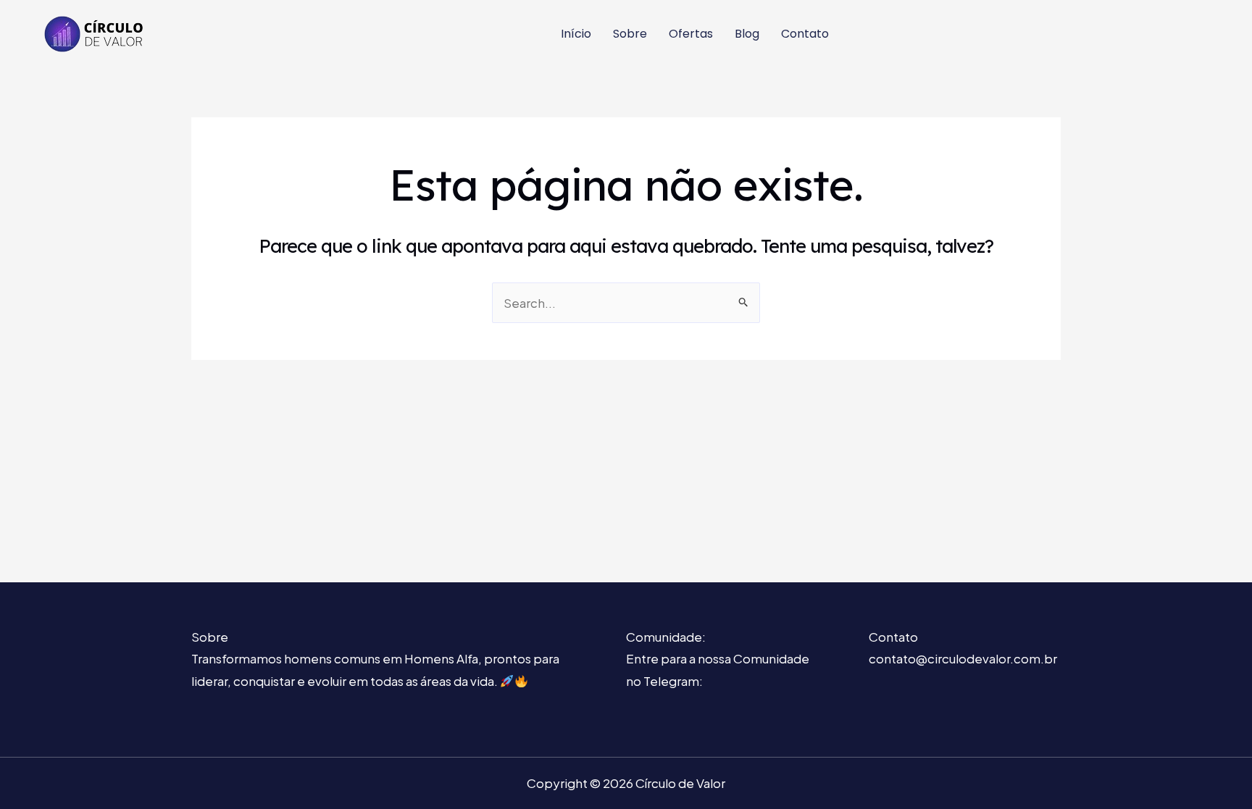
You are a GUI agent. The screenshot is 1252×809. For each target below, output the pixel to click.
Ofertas (691, 33)
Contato (805, 33)
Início (576, 33)
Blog (747, 33)
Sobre (630, 33)
